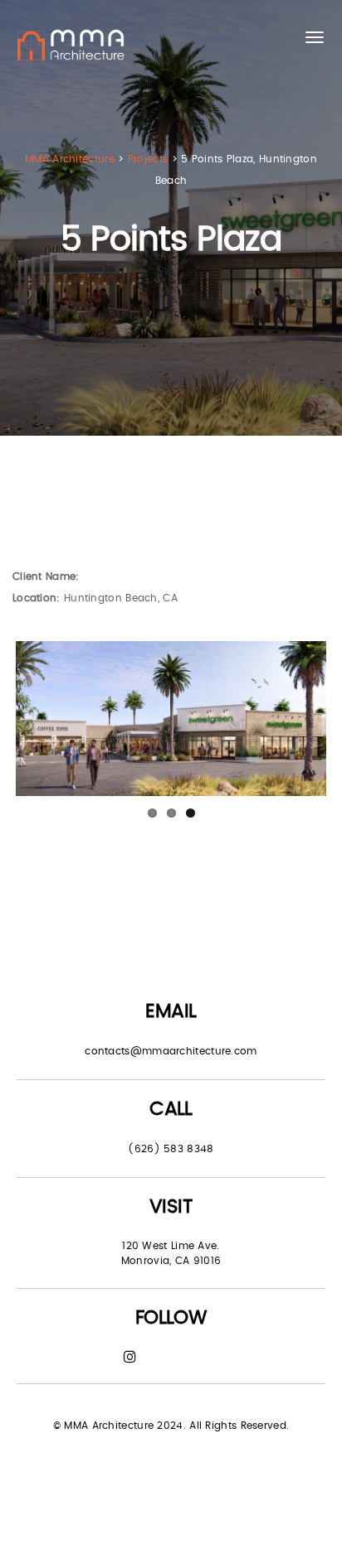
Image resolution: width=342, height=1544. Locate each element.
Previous (40, 719)
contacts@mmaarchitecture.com (170, 1051)
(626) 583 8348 (170, 1149)
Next (301, 719)
